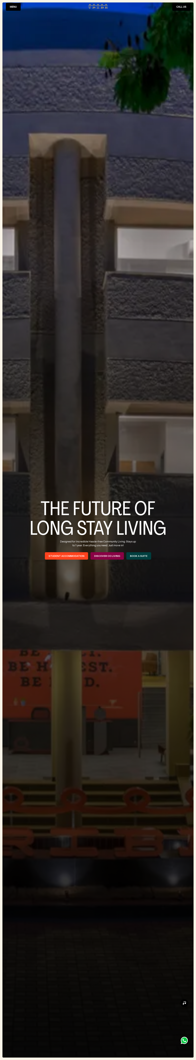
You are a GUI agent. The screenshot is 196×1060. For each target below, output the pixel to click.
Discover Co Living (107, 555)
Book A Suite (138, 555)
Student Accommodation (66, 555)
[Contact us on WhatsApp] (184, 1040)
